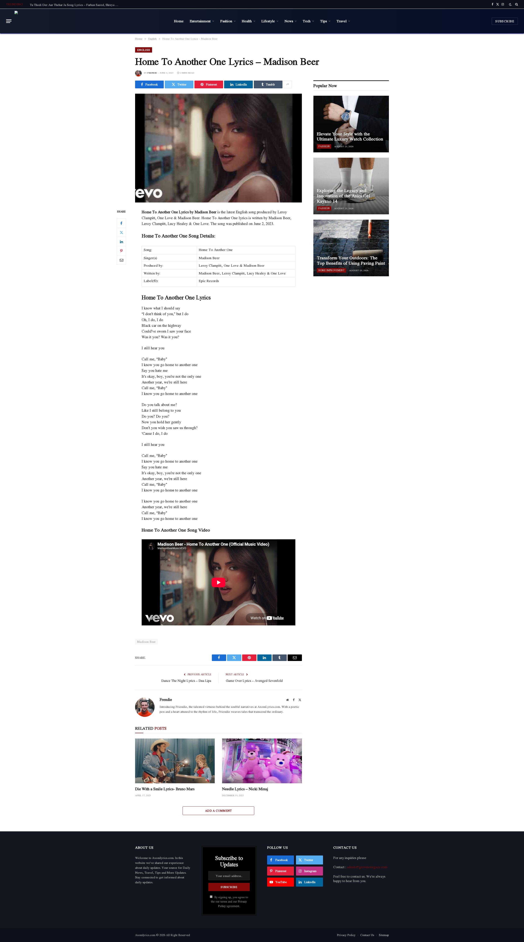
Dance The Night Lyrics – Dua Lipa (186, 680)
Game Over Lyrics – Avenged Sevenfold (254, 680)
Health (247, 21)
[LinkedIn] (121, 241)
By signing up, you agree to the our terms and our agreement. (229, 901)
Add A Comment (218, 810)
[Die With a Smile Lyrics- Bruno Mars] (175, 761)
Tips (323, 21)
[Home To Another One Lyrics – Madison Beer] (218, 148)
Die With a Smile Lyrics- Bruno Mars (164, 789)
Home (179, 21)
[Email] (121, 260)
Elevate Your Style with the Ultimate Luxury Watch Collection (350, 136)
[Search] (516, 4)
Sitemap (384, 935)
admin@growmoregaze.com (367, 866)
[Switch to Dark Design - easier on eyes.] (510, 4)
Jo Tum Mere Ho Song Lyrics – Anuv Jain (57, 5)
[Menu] (8, 21)
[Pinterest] (121, 251)
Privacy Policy (346, 935)
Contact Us (367, 935)
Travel (342, 21)
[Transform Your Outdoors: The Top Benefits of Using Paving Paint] (351, 248)
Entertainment (200, 21)
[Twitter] (121, 232)
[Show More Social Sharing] (287, 84)
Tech (307, 21)
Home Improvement (331, 270)
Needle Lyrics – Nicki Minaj (245, 789)
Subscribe (504, 21)
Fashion (226, 21)
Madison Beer (146, 642)
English (143, 50)
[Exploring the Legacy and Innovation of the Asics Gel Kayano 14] (351, 186)
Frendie (152, 72)
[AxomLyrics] (56, 21)
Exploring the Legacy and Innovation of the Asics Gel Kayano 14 (343, 196)
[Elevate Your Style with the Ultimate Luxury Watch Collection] (351, 124)
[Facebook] (121, 223)
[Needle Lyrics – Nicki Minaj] (262, 761)
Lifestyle (268, 21)
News (289, 21)
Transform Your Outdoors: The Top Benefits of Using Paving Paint (351, 260)
